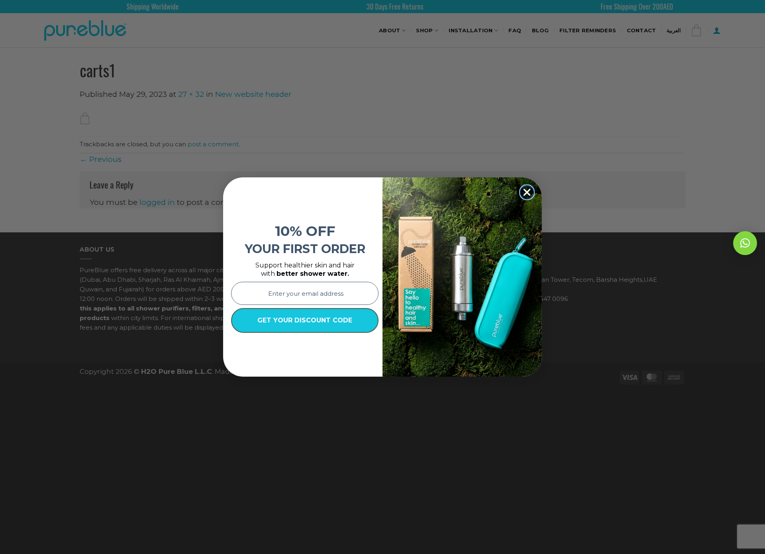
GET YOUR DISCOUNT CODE (304, 320)
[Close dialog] (527, 192)
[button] (745, 243)
